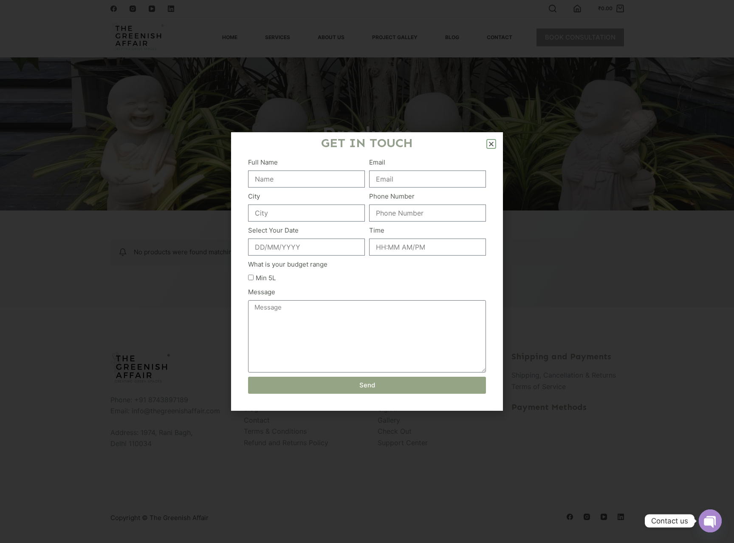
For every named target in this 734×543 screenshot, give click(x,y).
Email (377, 162)
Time (376, 230)
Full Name (263, 162)
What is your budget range (287, 264)
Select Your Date (273, 230)
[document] (367, 271)
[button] (491, 144)
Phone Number (392, 196)
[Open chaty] (710, 520)
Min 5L (266, 278)
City (254, 196)
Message (261, 292)
